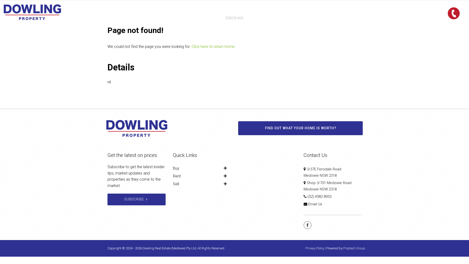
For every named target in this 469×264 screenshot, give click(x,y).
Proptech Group (354, 248)
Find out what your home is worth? (300, 128)
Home (189, 12)
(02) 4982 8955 (319, 196)
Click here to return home (213, 46)
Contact (277, 12)
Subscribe (134, 199)
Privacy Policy (314, 248)
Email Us (315, 204)
